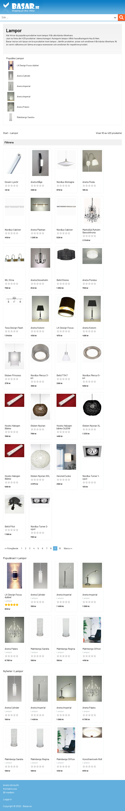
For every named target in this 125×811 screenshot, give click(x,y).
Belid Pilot (10, 526)
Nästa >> (68, 548)
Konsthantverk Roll (92, 759)
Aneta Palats (23, 107)
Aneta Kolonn (37, 327)
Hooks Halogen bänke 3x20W (64, 427)
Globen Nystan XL (91, 425)
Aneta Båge (36, 181)
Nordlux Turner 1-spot (90, 477)
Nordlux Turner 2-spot (39, 528)
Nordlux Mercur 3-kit (39, 376)
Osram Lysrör (11, 181)
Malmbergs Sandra (25, 117)
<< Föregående (11, 548)
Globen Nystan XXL (40, 475)
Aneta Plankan (38, 229)
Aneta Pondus (89, 279)
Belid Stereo (63, 279)
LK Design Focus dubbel (28, 65)
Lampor (14, 132)
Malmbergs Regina (66, 648)
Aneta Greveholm (39, 279)
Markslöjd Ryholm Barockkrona (91, 231)
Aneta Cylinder (23, 75)
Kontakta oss (10, 788)
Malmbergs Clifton (91, 648)
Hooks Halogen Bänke (12, 427)
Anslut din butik (11, 785)
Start (5, 132)
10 (60, 548)
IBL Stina (9, 279)
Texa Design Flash (14, 327)
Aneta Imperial (23, 86)
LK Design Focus (65, 327)
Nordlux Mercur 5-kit (91, 376)
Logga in (7, 799)
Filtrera (9, 142)
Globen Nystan (38, 425)
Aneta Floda (88, 181)
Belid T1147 (62, 375)
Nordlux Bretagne (65, 181)
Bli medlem (8, 792)
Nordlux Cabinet (13, 229)
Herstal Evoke (64, 475)
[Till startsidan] (21, 1)
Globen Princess (13, 375)
